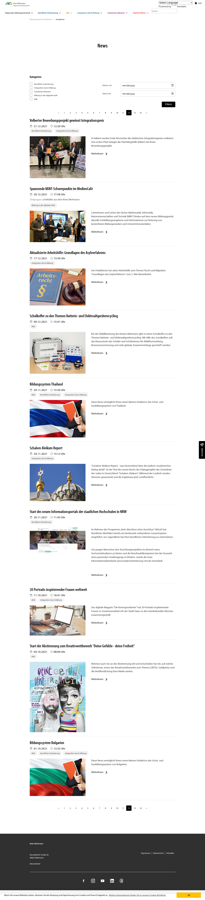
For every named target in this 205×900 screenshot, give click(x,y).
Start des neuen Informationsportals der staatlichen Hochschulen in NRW (78, 511)
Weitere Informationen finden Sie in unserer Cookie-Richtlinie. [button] (137, 895)
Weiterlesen (97, 153)
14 (141, 112)
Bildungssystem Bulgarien (47, 742)
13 (135, 112)
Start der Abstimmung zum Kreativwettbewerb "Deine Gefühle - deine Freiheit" (82, 645)
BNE (36, 99)
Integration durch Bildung (45, 87)
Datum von (107, 85)
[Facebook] (83, 881)
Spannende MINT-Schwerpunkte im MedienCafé (61, 188)
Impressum (145, 853)
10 (117, 112)
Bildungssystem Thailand (46, 383)
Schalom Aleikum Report (46, 447)
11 (123, 112)
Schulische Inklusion (42, 91)
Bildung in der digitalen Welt (45, 95)
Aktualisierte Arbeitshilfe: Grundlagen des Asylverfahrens (68, 252)
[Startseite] (17, 4)
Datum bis (106, 93)
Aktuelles (170, 853)
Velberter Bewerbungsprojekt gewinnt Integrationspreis (67, 120)
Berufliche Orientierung (44, 84)
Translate (181, 6)
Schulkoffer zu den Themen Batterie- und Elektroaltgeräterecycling (74, 315)
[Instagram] (93, 881)
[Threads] (121, 881)
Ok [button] (189, 895)
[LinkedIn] (112, 881)
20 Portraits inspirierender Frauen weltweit (58, 589)
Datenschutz (158, 853)
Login (200, 3)
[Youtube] (102, 881)
